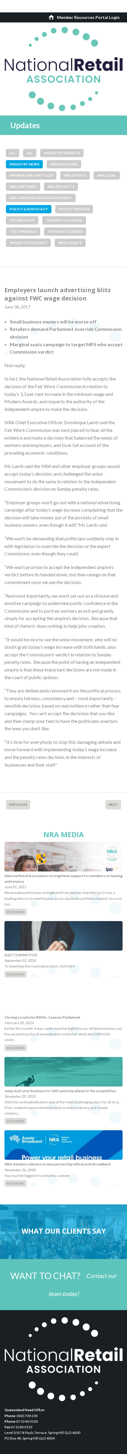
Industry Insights (62, 153)
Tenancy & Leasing (64, 220)
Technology (22, 220)
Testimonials (23, 231)
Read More (15, 912)
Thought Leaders (65, 231)
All (12, 153)
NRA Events (75, 175)
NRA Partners (23, 186)
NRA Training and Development (40, 198)
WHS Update (70, 242)
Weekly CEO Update (28, 242)
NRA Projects (61, 186)
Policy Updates (74, 209)
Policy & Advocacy (28, 209)
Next (113, 804)
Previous (18, 804)
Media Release (64, 164)
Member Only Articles (31, 175)
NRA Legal (106, 175)
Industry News (24, 164)
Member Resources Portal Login (88, 17)
